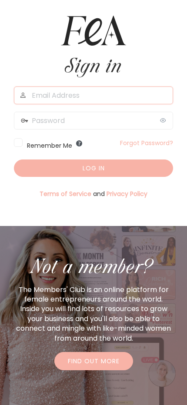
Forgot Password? (146, 143)
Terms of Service (65, 193)
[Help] (79, 143)
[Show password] (164, 120)
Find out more (94, 361)
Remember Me (49, 145)
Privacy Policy (127, 193)
